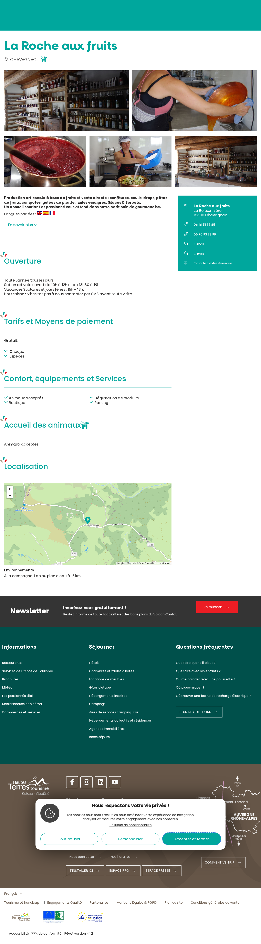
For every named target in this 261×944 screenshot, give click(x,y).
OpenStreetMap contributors (154, 563)
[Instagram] (86, 782)
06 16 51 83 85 (204, 224)
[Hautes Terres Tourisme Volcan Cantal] (20, 39)
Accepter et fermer (191, 838)
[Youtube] (115, 782)
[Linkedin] (101, 782)
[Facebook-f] (72, 782)
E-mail (199, 244)
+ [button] (10, 489)
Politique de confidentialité (130, 825)
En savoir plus (21, 224)
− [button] (10, 495)
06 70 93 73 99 (205, 234)
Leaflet (121, 563)
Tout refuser (69, 838)
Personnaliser (130, 838)
